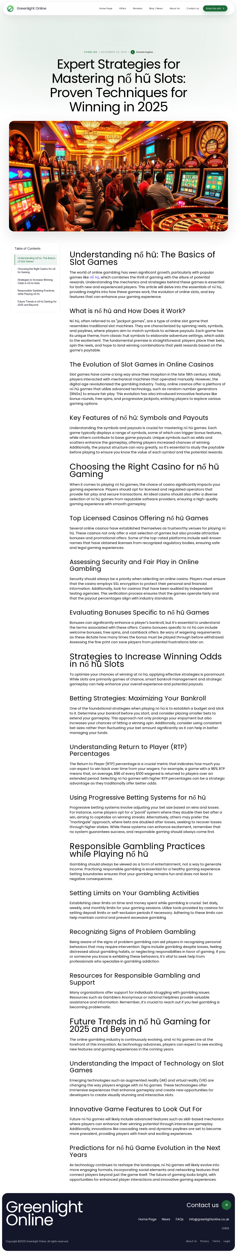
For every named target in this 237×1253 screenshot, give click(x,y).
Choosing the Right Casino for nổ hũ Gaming (36, 270)
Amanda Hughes (144, 52)
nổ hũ (94, 277)
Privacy (204, 1241)
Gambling (90, 52)
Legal (227, 1241)
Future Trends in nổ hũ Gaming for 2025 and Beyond (37, 303)
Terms (216, 1241)
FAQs (180, 1219)
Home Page (147, 1219)
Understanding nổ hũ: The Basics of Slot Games (36, 260)
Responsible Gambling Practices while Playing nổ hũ (36, 292)
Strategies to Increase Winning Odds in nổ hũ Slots (35, 281)
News (166, 1219)
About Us (191, 1241)
